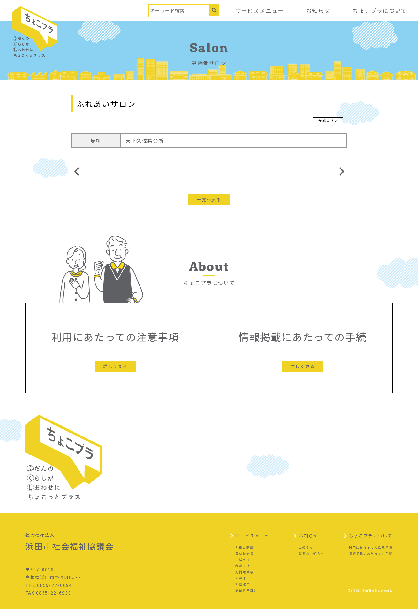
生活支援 (242, 559)
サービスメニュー (259, 10)
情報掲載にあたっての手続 (371, 553)
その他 (240, 578)
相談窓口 (242, 584)
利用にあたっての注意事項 (371, 547)
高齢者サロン (246, 590)
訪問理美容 (244, 572)
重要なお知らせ (311, 553)
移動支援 (242, 565)
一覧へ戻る (209, 199)
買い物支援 (244, 553)
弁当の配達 (244, 547)
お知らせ (318, 10)
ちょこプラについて (380, 10)
